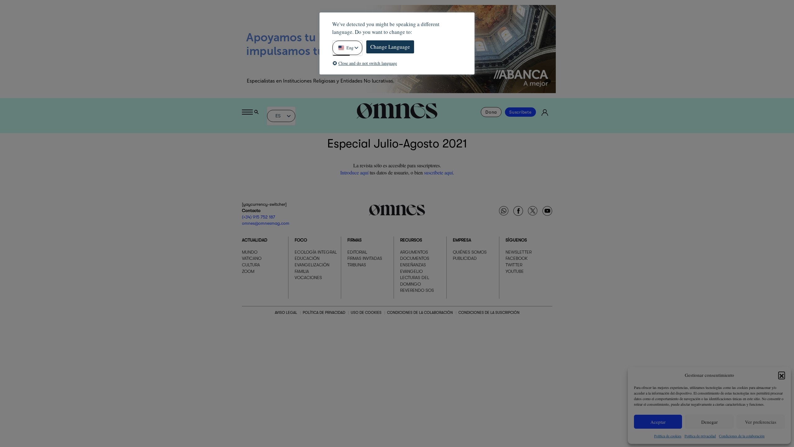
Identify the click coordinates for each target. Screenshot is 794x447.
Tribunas (356, 264)
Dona (491, 112)
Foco (301, 239)
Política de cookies (667, 435)
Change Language (390, 46)
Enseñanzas (413, 264)
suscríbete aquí (438, 172)
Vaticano (251, 258)
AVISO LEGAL (286, 312)
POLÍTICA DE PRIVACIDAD (324, 312)
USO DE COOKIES (366, 312)
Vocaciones (308, 277)
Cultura (251, 264)
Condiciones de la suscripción (489, 312)
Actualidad (254, 239)
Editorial (357, 252)
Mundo (249, 252)
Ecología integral (316, 252)
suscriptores (428, 165)
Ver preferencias (760, 422)
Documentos (414, 258)
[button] (781, 375)
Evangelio (411, 271)
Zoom (248, 271)
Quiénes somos (470, 252)
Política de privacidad (700, 435)
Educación (307, 258)
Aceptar (658, 422)
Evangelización (312, 264)
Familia (302, 271)
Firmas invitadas (364, 258)
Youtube (515, 271)
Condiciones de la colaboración (742, 435)
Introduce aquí (354, 172)
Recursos (411, 239)
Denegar (709, 422)
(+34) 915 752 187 (258, 216)
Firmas (354, 239)
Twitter (514, 264)
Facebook (517, 258)
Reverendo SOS (417, 290)
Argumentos (414, 252)
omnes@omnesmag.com (265, 223)
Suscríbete (520, 112)
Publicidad (465, 258)
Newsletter (519, 252)
